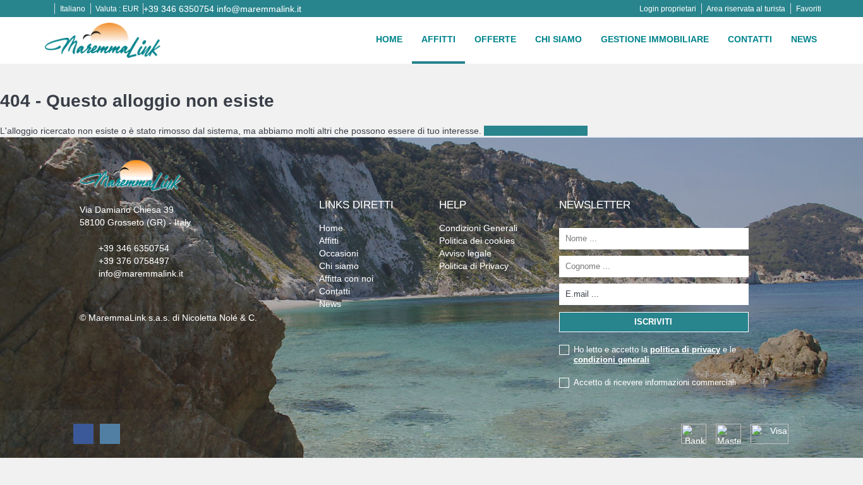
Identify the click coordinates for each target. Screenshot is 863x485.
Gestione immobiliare (655, 39)
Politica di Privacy (474, 266)
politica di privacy (685, 349)
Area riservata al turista (745, 8)
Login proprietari (667, 8)
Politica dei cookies (477, 241)
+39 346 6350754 (178, 9)
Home (389, 39)
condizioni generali (611, 359)
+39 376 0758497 (134, 261)
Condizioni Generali (478, 228)
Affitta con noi (346, 278)
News (804, 39)
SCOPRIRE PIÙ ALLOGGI (536, 131)
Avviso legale (465, 253)
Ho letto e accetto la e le (655, 354)
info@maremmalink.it (259, 9)
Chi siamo (558, 39)
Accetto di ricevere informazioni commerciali (655, 382)
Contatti (750, 39)
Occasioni (338, 253)
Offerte (495, 39)
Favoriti (808, 8)
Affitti (438, 39)
